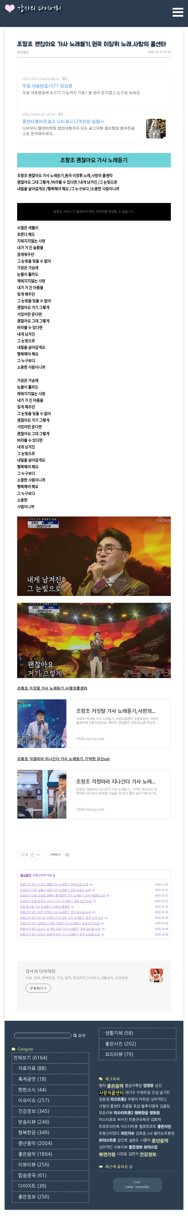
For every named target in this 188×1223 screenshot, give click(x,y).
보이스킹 (150, 1147)
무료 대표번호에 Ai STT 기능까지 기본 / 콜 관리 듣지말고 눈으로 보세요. (81, 93)
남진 (158, 1085)
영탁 (102, 1085)
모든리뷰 (106, 1113)
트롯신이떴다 (109, 1133)
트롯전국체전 (139, 1120)
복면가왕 (107, 1154)
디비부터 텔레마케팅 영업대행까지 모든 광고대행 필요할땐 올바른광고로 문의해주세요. (78, 131)
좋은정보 (33, 1197)
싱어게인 (106, 1147)
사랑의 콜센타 (109, 1106)
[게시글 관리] (38, 854)
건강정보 (33, 1111)
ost (150, 1133)
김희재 (156, 1120)
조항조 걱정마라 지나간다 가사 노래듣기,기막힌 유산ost (63, 759)
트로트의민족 (109, 1126)
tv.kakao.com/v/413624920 (39, 196)
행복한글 (33, 1132)
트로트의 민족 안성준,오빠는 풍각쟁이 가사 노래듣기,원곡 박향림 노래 (62, 895)
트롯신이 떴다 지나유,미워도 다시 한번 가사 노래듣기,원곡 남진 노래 (61, 917)
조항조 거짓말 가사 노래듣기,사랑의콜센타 (52, 688)
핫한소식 (32, 1090)
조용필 (127, 1106)
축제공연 (32, 1079)
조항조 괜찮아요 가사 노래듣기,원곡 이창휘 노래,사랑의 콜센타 (91, 44)
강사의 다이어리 (39, 8)
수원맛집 (143, 1092)
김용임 (165, 1106)
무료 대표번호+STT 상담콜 (47, 86)
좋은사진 (120, 1044)
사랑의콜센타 (111, 1093)
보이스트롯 (107, 1140)
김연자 (133, 1154)
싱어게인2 (158, 1099)
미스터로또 (107, 1120)
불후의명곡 (149, 1106)
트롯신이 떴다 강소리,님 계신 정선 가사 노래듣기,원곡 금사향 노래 (60, 928)
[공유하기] (32, 854)
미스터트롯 (129, 1126)
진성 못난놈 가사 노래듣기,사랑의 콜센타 (45, 906)
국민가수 (127, 1133)
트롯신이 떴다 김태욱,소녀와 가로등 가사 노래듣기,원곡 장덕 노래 (60, 923)
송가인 (165, 1092)
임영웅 (148, 1085)
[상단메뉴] (178, 12)
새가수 (130, 1092)
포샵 (136, 1106)
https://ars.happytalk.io (40, 79)
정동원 (154, 1113)
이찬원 (144, 1099)
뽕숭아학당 (133, 1085)
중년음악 (23, 52)
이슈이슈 (33, 1100)
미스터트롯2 (123, 1113)
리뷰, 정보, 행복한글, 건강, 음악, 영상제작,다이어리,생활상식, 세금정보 (76, 978)
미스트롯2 (118, 1099)
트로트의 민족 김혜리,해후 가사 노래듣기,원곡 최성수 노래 (55, 890)
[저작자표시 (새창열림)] (67, 855)
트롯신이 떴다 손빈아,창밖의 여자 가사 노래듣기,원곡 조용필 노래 (60, 934)
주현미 (133, 1099)
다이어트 (32, 1186)
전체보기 (30, 1058)
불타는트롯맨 (164, 1133)
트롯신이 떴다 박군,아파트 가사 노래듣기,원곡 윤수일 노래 (55, 912)
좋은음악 (35, 1154)
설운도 (134, 1140)
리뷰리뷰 (33, 1164)
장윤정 (104, 1099)
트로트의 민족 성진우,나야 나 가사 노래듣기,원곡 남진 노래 (56, 901)
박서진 (122, 1120)
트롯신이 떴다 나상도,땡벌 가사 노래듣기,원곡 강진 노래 (54, 884)
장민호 (122, 1140)
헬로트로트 (147, 1126)
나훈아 (145, 1140)
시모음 (122, 1154)
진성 (155, 1092)
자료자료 (32, 1068)
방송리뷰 (33, 1122)
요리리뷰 (119, 1054)
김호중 (141, 1133)
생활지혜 (119, 1033)
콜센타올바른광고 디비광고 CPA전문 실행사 (63, 122)
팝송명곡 (32, 1175)
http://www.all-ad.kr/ (39, 114)
